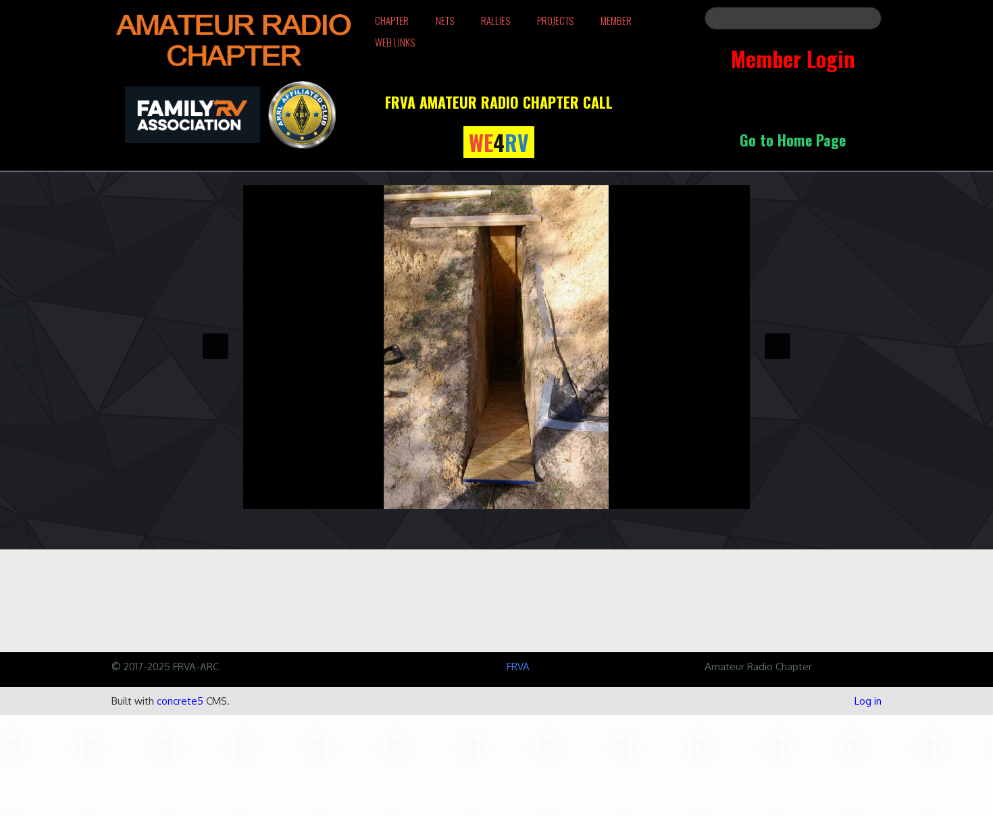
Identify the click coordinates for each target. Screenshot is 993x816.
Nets (445, 20)
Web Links (395, 41)
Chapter (392, 20)
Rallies (495, 20)
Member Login (793, 58)
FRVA (518, 666)
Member (616, 20)
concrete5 (180, 701)
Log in (868, 701)
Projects (555, 20)
